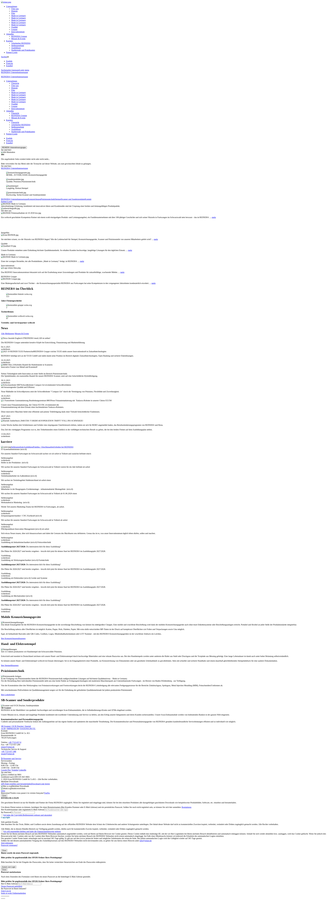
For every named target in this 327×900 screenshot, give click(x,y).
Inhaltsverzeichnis (18, 788)
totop (3, 791)
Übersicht (15, 83)
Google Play (6, 770)
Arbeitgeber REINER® (20, 43)
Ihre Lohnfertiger (8, 695)
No (48, 793)
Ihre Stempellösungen (10, 665)
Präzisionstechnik (48, 199)
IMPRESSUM (13, 728)
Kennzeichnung (34, 199)
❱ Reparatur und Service (11, 758)
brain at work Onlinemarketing (13, 893)
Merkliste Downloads (20, 786)
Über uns (15, 9)
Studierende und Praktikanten (23, 50)
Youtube (14, 770)
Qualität (14, 27)
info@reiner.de (146, 841)
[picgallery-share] (4, 896)
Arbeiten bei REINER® (63, 447)
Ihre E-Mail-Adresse (9, 884)
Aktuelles (10, 34)
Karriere (9, 41)
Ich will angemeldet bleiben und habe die (32, 831)
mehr (214, 217)
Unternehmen (11, 6)
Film (13, 13)
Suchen (4, 57)
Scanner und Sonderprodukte (73, 199)
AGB (3, 728)
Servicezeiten (6, 761)
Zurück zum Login (8, 867)
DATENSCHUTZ (28, 728)
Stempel (58, 199)
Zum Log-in (6, 891)
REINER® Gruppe (19, 36)
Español (9, 66)
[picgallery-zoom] (8, 896)
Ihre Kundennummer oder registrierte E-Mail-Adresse (22, 810)
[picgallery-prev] (2, 898)
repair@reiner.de (7, 754)
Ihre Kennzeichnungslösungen (13, 638)
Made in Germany (18, 16)
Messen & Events (18, 39)
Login (21, 70)
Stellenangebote (17, 45)
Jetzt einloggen (7, 843)
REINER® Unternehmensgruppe (14, 72)
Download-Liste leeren (40, 784)
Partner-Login (11, 52)
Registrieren (186, 807)
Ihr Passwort (6, 812)
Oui (45, 793)
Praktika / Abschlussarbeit (43, 447)
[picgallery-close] (2, 896)
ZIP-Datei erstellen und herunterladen (16, 784)
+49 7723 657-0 (14, 742)
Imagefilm (5, 233)
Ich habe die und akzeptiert (28, 815)
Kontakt (88, 199)
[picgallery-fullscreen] (6, 896)
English (9, 61)
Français (9, 63)
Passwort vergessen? (9, 845)
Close (4, 796)
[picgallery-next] (4, 898)
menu (27, 70)
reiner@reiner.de (7, 747)
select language (13, 70)
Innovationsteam (18, 32)
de (9, 61)
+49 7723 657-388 (8, 751)
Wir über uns (6, 211)
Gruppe (14, 29)
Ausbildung (16, 48)
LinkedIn (22, 770)
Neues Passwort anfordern (11, 886)
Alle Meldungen (7, 333)
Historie (14, 11)
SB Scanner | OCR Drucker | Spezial (16, 726)
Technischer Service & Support (13, 749)
